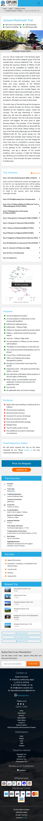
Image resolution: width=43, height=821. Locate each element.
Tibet (21, 743)
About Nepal (21, 713)
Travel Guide (12, 569)
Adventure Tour (21, 759)
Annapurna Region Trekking (13, 11)
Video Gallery (21, 718)
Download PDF (22, 633)
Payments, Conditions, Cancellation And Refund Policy (22, 565)
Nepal (10, 8)
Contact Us (21, 722)
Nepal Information (14, 560)
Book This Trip (22, 641)
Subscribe (33, 664)
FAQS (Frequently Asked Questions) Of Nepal (22, 727)
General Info (12, 576)
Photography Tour (21, 761)
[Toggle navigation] (39, 3)
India (21, 741)
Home (5, 8)
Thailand (21, 745)
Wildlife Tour (22, 757)
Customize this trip (22, 637)
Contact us (21, 470)
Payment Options (21, 725)
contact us (28, 450)
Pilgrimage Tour (21, 754)
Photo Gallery (21, 720)
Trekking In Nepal (19, 8)
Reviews (10, 573)
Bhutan (21, 738)
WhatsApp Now (23, 695)
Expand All (36, 173)
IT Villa (25, 817)
